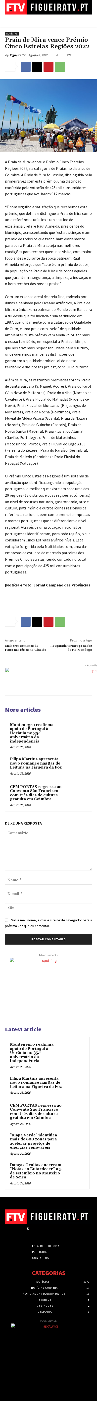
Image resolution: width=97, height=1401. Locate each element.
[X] (37, 67)
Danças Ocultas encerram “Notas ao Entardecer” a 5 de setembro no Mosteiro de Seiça (35, 1171)
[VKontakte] (58, 1233)
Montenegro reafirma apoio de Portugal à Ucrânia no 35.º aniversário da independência (31, 733)
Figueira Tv (17, 55)
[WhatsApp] (60, 67)
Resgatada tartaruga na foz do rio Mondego (71, 648)
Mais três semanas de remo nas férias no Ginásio (25, 648)
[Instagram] (41, 1233)
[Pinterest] (48, 67)
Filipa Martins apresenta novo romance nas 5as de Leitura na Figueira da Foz (36, 763)
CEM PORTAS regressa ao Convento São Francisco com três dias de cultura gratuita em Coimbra (35, 793)
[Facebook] (26, 67)
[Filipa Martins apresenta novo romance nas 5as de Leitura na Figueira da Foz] (77, 766)
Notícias (12, 33)
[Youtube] (67, 1233)
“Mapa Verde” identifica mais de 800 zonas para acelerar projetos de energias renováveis (33, 1141)
